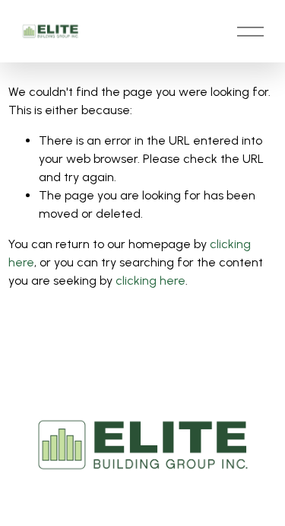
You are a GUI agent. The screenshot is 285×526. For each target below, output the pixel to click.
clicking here (150, 280)
